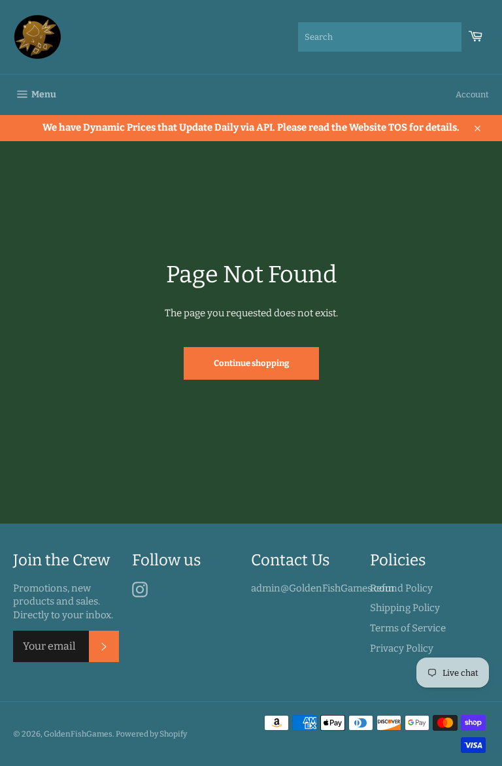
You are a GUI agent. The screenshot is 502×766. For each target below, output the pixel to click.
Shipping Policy (405, 608)
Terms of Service (408, 628)
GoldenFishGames (78, 734)
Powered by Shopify (151, 734)
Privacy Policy (401, 648)
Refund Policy (401, 588)
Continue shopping (251, 363)
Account (472, 94)
